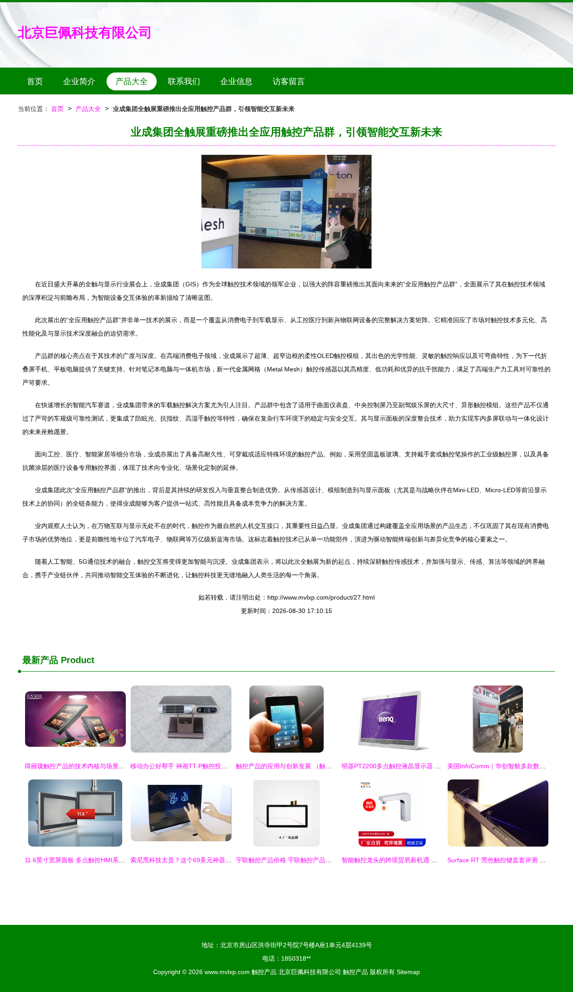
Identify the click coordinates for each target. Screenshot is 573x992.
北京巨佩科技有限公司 (85, 32)
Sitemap (408, 971)
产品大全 (131, 81)
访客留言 (289, 81)
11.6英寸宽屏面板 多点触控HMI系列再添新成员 (90, 860)
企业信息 (236, 81)
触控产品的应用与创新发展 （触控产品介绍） (299, 766)
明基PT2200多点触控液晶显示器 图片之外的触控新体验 (419, 766)
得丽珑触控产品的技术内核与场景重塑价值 (84, 766)
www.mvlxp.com (227, 971)
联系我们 (184, 81)
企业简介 (79, 81)
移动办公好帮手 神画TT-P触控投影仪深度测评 (194, 766)
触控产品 (264, 971)
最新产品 (40, 660)
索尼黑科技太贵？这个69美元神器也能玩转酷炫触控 (202, 860)
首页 (35, 81)
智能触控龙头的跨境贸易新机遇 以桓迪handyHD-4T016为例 (425, 860)
